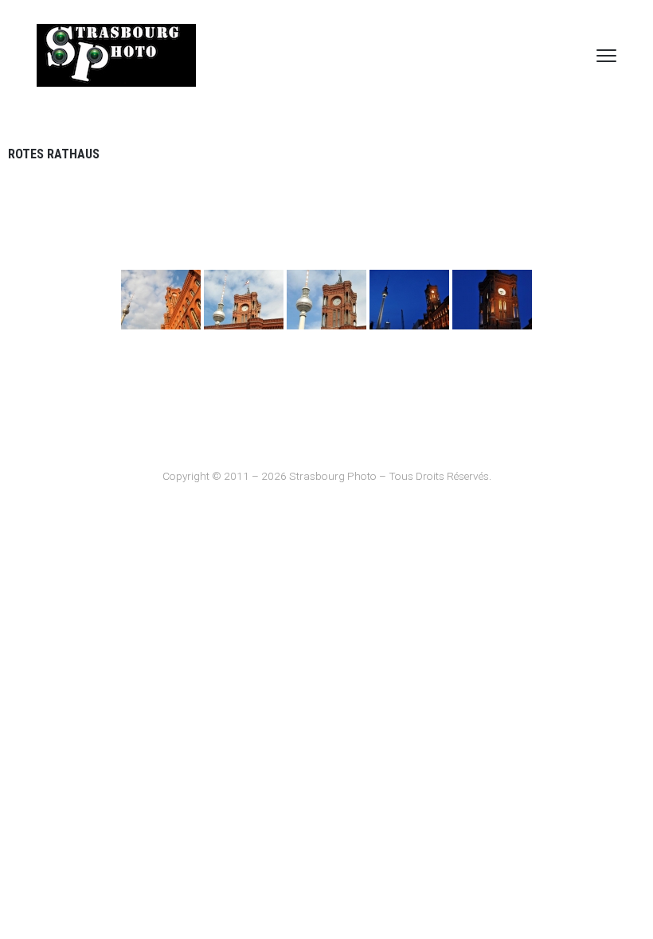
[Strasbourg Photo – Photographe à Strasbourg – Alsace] (116, 55)
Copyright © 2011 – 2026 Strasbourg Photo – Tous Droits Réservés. (326, 475)
